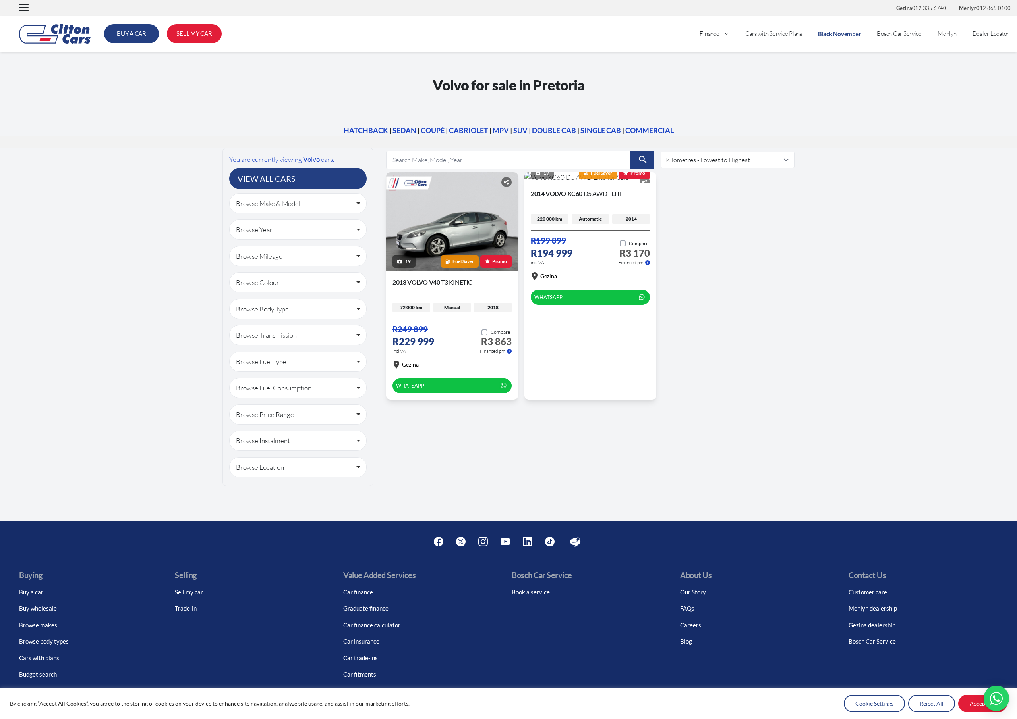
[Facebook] (438, 542)
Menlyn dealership (873, 608)
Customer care (868, 592)
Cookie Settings (874, 703)
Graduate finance (366, 608)
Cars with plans (39, 657)
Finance (709, 33)
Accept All (983, 703)
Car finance (358, 592)
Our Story (693, 592)
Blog (686, 641)
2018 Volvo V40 (432, 282)
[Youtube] (505, 542)
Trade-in (186, 608)
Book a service (531, 592)
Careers (690, 625)
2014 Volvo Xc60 (577, 193)
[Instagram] (483, 542)
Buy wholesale (38, 608)
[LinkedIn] (527, 542)
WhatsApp (410, 386)
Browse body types (44, 641)
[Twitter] (461, 542)
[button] (24, 8)
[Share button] (506, 182)
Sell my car (189, 592)
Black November (839, 33)
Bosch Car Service (899, 33)
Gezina (410, 364)
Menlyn (947, 33)
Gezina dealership (872, 625)
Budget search (38, 674)
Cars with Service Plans (773, 33)
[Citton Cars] (55, 34)
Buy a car (31, 592)
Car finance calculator (371, 625)
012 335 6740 (921, 8)
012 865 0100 (985, 8)
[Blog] (575, 542)
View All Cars (267, 178)
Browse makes (38, 625)
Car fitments (359, 674)
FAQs (687, 608)
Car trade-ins (360, 657)
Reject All (932, 703)
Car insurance (361, 641)
